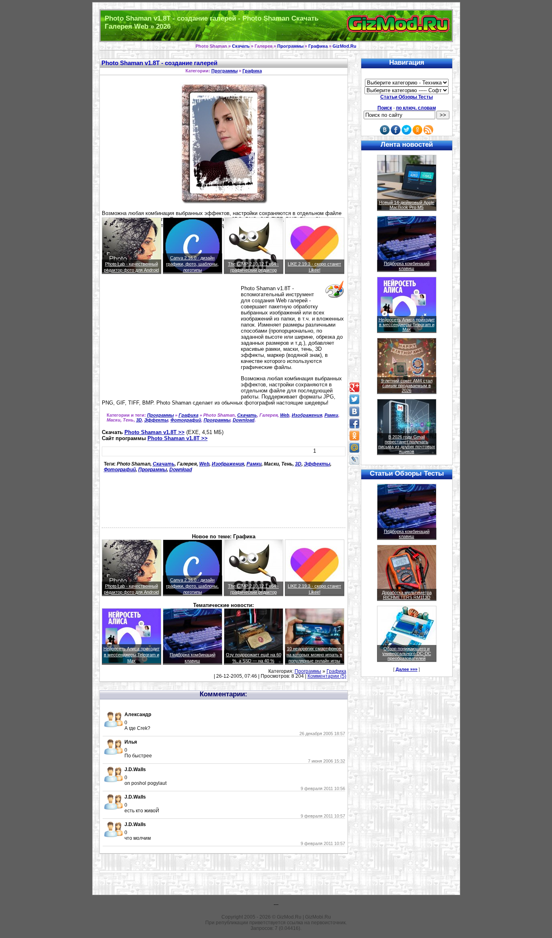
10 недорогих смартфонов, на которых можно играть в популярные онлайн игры (314, 654)
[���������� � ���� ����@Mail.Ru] (354, 448)
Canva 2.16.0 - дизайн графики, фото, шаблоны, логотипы (192, 263)
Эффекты (156, 419)
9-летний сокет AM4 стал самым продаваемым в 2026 (406, 385)
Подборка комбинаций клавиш (407, 266)
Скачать (241, 46)
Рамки (331, 415)
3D (139, 419)
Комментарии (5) (327, 676)
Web (284, 415)
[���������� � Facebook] (354, 423)
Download (244, 419)
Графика (318, 46)
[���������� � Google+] (354, 387)
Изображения (307, 415)
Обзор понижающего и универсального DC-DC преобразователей (406, 653)
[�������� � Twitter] (354, 399)
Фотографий (186, 419)
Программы (290, 46)
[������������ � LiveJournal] (354, 460)
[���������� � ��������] (354, 411)
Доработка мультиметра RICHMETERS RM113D (407, 595)
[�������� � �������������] (354, 436)
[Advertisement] (170, 342)
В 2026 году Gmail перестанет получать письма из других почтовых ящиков (406, 444)
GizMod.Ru (344, 46)
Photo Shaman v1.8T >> (154, 432)
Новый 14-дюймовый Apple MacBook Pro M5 (406, 205)
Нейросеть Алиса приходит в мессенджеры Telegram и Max (131, 654)
